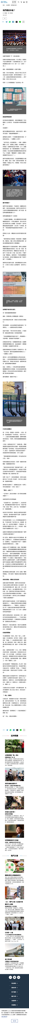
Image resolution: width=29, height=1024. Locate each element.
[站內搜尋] (18, 2)
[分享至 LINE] (20, 22)
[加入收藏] (23, 22)
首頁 (4, 5)
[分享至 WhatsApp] (10, 22)
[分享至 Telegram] (6, 22)
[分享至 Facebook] (13, 22)
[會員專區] (23, 2)
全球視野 (8, 5)
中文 (15, 2)
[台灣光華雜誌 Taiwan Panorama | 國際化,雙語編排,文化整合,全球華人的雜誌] (5, 2)
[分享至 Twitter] (16, 22)
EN (4, 18)
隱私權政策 (4, 1016)
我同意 (14, 1021)
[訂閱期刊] (21, 2)
